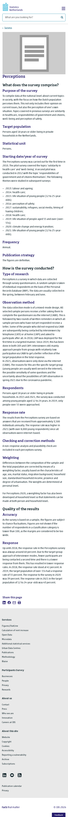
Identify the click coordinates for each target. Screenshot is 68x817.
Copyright (6, 742)
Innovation (7, 718)
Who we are (8, 713)
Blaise (5, 661)
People (5, 681)
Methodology (8, 657)
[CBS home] (15, 6)
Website (6, 737)
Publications (8, 653)
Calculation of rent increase (15, 630)
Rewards (6, 690)
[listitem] (4, 602)
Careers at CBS (8, 722)
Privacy (5, 685)
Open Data (7, 635)
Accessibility (8, 751)
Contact (5, 705)
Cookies (5, 746)
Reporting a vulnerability (14, 755)
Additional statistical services (16, 644)
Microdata (7, 639)
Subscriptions (8, 764)
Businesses (7, 676)
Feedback (59, 815)
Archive (5, 759)
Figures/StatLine (10, 626)
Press (4, 709)
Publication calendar (12, 786)
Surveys (8, 28)
